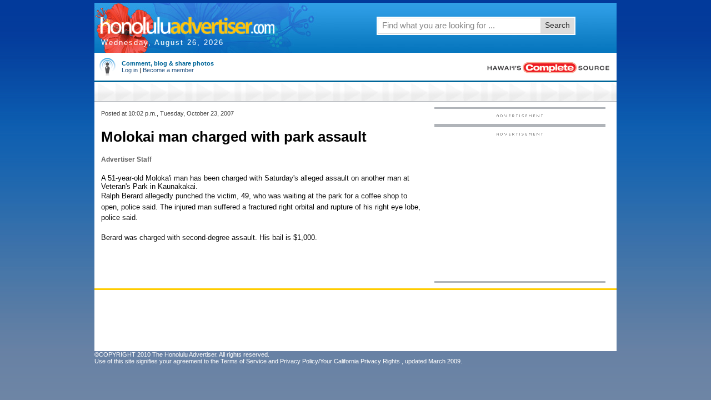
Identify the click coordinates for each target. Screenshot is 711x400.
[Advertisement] (520, 206)
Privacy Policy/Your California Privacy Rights (340, 361)
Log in (130, 70)
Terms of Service (244, 361)
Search (557, 25)
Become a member (168, 70)
